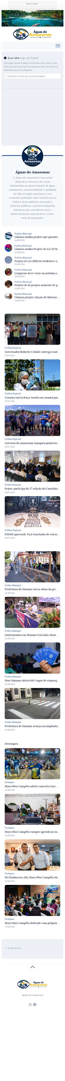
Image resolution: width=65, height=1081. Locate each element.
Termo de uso (14, 947)
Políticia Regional (13, 347)
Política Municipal (13, 585)
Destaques (9, 782)
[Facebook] (34, 1004)
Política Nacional (23, 233)
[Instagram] (30, 1004)
